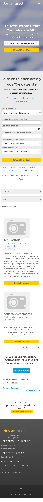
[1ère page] (23, 347)
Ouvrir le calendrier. (39, 129)
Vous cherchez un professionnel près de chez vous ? (21, 406)
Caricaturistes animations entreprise (14, 469)
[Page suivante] (36, 347)
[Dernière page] (38, 347)
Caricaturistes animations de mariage (14, 465)
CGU (21, 489)
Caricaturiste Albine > (33, 390)
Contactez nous (13, 436)
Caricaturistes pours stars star (12, 472)
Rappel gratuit (13, 438)
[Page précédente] (26, 347)
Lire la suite (27, 276)
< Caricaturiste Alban (10, 388)
